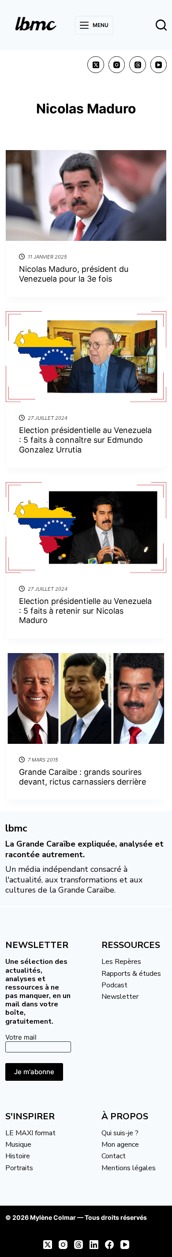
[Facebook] (109, 1244)
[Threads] (137, 64)
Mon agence (120, 1144)
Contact (113, 1156)
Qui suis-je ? (119, 1133)
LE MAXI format (30, 1133)
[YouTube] (158, 64)
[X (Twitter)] (95, 64)
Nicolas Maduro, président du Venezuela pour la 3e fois (73, 273)
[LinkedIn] (94, 1244)
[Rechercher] (161, 25)
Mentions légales (128, 1168)
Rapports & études (131, 974)
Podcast (114, 985)
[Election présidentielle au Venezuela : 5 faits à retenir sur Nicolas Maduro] (86, 527)
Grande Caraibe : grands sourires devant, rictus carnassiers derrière (82, 776)
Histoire (17, 1156)
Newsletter (119, 997)
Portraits (19, 1168)
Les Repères (121, 962)
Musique (18, 1144)
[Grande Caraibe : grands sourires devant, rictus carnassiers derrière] (86, 698)
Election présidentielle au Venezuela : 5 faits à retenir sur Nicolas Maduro (85, 610)
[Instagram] (116, 64)
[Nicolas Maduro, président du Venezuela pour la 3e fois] (86, 195)
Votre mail (21, 1037)
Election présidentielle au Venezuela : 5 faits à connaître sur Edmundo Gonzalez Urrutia (85, 439)
